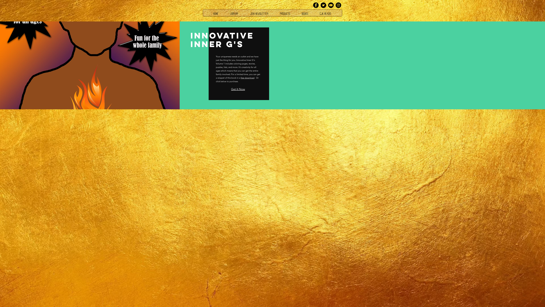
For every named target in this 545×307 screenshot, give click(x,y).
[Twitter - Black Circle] (323, 5)
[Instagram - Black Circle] (338, 5)
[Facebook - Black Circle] (316, 5)
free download (247, 77)
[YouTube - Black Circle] (331, 5)
